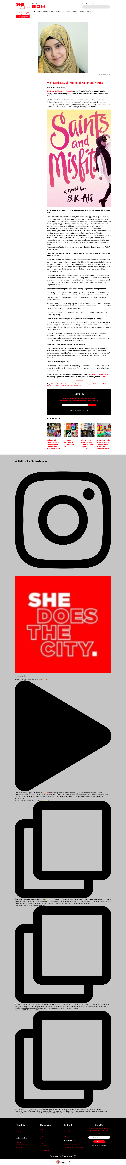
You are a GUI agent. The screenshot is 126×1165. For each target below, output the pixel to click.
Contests (75, 11)
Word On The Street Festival (99, 374)
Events (82, 11)
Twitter (66, 1129)
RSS (65, 1136)
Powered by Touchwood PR (63, 1156)
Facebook (67, 1131)
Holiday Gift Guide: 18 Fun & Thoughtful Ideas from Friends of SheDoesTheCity (53, 444)
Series (39, 11)
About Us (90, 11)
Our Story (19, 1129)
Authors (69, 384)
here (104, 376)
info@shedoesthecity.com (72, 1145)
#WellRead (54, 384)
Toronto (49, 386)
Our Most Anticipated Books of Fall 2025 (69, 443)
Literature (81, 384)
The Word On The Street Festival (59, 91)
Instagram (67, 1134)
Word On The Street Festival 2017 (71, 386)
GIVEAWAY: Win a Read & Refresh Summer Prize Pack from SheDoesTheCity (104, 444)
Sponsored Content (22, 1145)
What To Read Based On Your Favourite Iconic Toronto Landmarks (87, 444)
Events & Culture (52, 80)
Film (33, 11)
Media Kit (18, 1142)
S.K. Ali (92, 384)
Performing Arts (48, 11)
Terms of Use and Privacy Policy (73, 1147)
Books (58, 11)
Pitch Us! (18, 1131)
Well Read (56, 386)
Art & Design (66, 11)
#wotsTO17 (62, 384)
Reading (87, 384)
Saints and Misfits (101, 384)
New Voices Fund (21, 1134)
